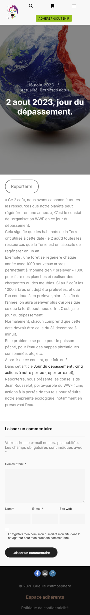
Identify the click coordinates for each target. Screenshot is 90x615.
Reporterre (21, 186)
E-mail (38, 509)
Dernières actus (54, 89)
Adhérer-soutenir (53, 18)
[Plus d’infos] (52, 6)
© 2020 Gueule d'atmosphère (45, 586)
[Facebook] (37, 573)
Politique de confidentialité (45, 607)
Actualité (29, 89)
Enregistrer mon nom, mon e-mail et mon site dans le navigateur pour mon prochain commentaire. (44, 536)
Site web (66, 509)
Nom (9, 509)
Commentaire (15, 464)
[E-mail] (45, 573)
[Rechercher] (30, 6)
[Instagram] (52, 573)
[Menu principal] (74, 6)
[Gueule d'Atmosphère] (12, 12)
